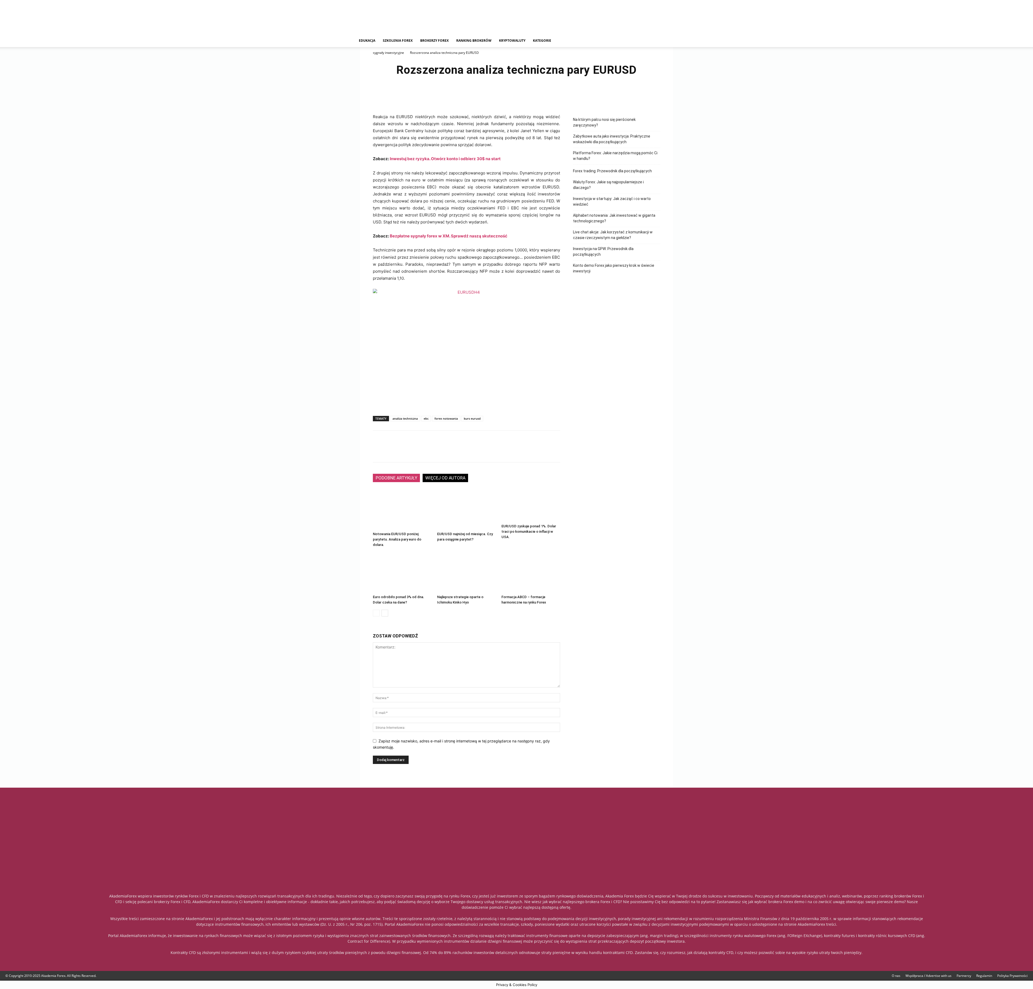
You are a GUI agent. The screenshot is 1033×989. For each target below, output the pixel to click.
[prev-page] (376, 613)
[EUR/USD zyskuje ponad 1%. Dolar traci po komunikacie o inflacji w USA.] (530, 505)
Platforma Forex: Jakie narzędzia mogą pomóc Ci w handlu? (615, 156)
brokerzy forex (434, 40)
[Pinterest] (522, 95)
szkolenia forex (398, 40)
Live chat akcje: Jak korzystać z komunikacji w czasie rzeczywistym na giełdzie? (613, 235)
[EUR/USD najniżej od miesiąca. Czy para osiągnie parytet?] (466, 509)
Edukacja (367, 40)
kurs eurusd (472, 418)
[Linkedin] (510, 95)
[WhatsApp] (534, 95)
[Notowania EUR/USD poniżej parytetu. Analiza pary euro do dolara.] (402, 509)
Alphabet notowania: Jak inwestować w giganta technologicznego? (614, 218)
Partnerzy (964, 975)
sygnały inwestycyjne (388, 52)
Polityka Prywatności (1012, 975)
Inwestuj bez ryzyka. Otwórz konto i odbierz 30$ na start (445, 158)
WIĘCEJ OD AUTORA (445, 478)
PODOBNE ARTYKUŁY (396, 478)
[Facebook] (485, 95)
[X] (497, 95)
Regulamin (984, 975)
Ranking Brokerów (473, 40)
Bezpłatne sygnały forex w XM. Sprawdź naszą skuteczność (448, 236)
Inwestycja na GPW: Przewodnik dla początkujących (603, 252)
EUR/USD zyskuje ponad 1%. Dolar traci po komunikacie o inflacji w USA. (528, 531)
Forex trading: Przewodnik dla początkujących (612, 171)
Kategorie (542, 40)
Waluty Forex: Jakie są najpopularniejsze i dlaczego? (608, 185)
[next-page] (384, 613)
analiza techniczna (405, 418)
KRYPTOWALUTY (512, 40)
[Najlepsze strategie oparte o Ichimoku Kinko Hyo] (466, 572)
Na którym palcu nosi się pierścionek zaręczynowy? (604, 122)
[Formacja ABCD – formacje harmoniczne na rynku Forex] (530, 572)
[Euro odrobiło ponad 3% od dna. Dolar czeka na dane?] (402, 572)
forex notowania (446, 418)
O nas (896, 975)
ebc (426, 418)
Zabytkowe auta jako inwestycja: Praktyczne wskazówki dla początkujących (611, 139)
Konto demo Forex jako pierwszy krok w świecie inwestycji (613, 268)
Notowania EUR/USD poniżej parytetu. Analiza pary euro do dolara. (397, 539)
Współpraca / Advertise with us (928, 975)
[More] (547, 95)
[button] (671, 41)
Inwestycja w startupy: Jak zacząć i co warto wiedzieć (612, 201)
